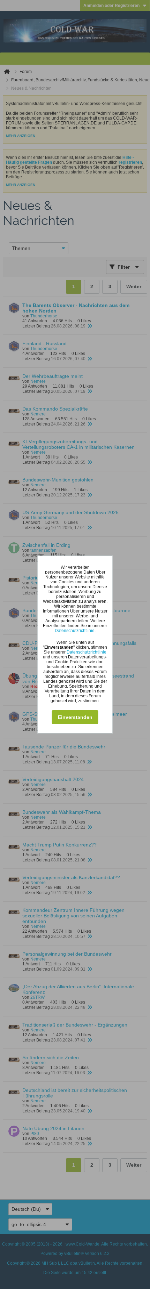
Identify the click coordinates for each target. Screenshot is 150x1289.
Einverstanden (75, 717)
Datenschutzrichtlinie (75, 630)
